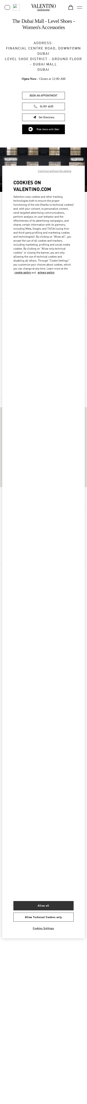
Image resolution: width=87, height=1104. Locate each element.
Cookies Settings (43, 928)
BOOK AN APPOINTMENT (43, 95)
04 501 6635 (46, 106)
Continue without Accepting (54, 171)
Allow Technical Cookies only (43, 917)
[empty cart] (70, 7)
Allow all (43, 905)
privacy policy (46, 272)
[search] (16, 7)
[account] (7, 7)
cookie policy (22, 272)
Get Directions (52, 118)
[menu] (79, 7)
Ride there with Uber (48, 129)
